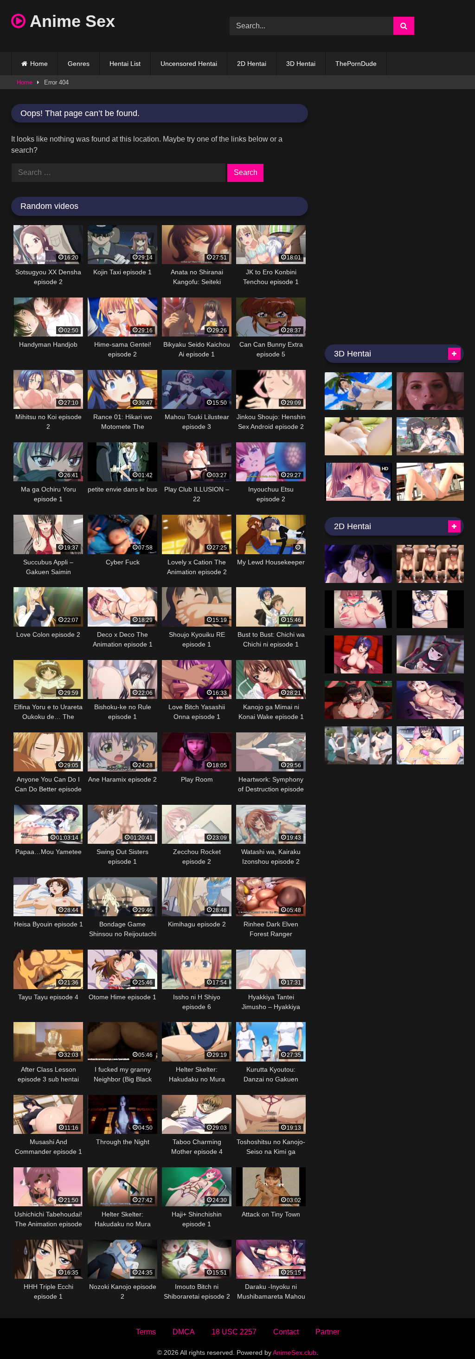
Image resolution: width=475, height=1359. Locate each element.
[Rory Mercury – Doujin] (430, 654)
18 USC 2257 (234, 1332)
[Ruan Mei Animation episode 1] (430, 436)
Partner (327, 1332)
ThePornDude (356, 63)
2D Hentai (251, 63)
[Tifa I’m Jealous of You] (358, 391)
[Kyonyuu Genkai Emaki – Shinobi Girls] (430, 482)
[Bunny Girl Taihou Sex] (358, 700)
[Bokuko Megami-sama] (430, 609)
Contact (286, 1332)
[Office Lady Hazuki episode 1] (358, 745)
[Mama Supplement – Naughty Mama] (358, 436)
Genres (79, 63)
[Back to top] (446, 1331)
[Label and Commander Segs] (358, 564)
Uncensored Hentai (188, 63)
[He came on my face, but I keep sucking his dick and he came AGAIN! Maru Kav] (430, 391)
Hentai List (125, 63)
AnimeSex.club (294, 1352)
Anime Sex (70, 21)
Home (39, 63)
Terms (146, 1332)
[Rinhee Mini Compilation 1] (358, 654)
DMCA (184, 1332)
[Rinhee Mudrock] (430, 700)
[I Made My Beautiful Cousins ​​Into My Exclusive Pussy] (358, 609)
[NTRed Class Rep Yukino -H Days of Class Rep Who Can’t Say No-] (430, 745)
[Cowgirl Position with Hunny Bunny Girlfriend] (430, 564)
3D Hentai (300, 63)
